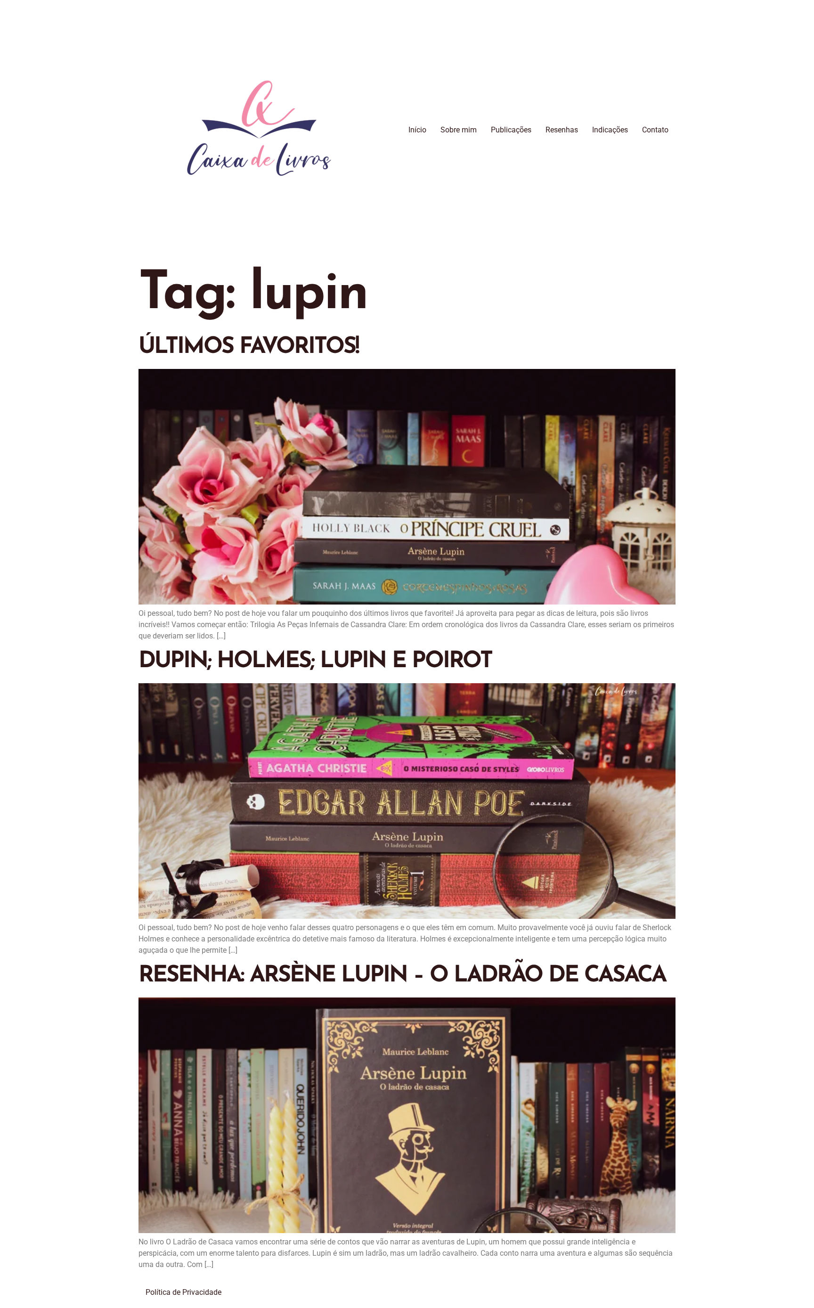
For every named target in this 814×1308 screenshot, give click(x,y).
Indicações (610, 129)
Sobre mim (458, 129)
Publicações (511, 129)
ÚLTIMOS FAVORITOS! (248, 347)
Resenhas (561, 129)
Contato (655, 129)
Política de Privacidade (183, 1292)
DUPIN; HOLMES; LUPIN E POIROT (315, 661)
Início (417, 129)
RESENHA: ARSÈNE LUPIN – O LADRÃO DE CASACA (402, 976)
